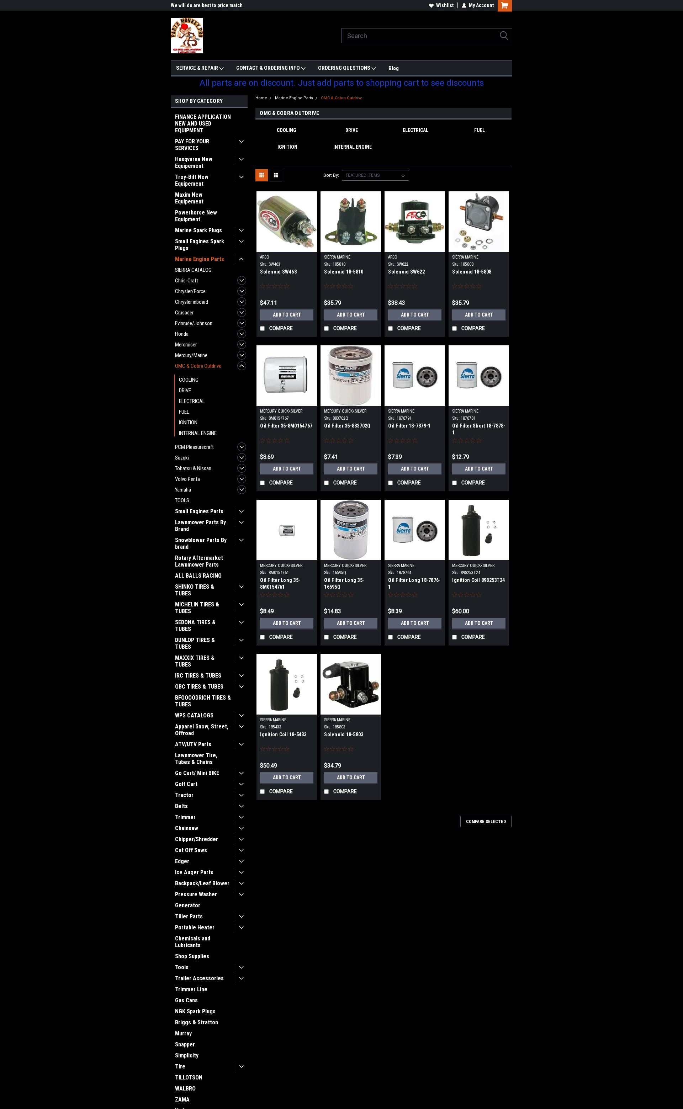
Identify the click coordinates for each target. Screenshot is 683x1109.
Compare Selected (486, 821)
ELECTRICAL (192, 401)
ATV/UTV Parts (193, 744)
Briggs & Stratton (196, 1022)
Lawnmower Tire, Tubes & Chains (196, 758)
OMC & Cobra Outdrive (198, 366)
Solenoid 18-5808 (471, 272)
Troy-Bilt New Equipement (191, 180)
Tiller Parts (189, 916)
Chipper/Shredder (196, 839)
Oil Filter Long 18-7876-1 (414, 583)
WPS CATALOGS (194, 715)
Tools (182, 967)
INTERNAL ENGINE (198, 433)
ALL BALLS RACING (198, 575)
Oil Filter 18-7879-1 (409, 426)
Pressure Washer (196, 894)
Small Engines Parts (199, 511)
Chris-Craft (186, 280)
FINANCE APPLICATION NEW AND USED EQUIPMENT (203, 123)
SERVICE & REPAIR (197, 68)
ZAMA (182, 1099)
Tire (180, 1066)
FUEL (184, 412)
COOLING (188, 380)
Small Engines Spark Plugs (199, 244)
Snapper (185, 1044)
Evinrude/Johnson (193, 323)
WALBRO (185, 1088)
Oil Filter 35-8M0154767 (286, 426)
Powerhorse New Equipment (196, 216)
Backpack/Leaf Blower (202, 883)
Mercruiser (186, 344)
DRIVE (185, 390)
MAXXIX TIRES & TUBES (195, 661)
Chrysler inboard (191, 302)
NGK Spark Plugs (195, 1011)
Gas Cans (186, 1000)
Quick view (286, 246)
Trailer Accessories (199, 978)
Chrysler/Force (190, 291)
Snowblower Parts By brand (201, 543)
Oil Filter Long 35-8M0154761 (280, 583)
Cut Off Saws (191, 850)
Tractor (184, 795)
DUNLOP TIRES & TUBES (195, 643)
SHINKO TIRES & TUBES (194, 590)
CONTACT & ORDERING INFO (268, 68)
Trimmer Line (191, 989)
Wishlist (445, 5)
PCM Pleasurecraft (194, 447)
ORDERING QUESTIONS (344, 68)
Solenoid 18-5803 (343, 734)
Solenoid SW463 (278, 272)
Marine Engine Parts (199, 259)
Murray (183, 1033)
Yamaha (183, 490)
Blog (393, 68)
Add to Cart (287, 315)
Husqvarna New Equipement (193, 162)
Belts (181, 806)
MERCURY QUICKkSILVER (281, 411)
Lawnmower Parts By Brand (200, 525)
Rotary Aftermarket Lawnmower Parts (199, 561)
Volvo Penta (187, 479)
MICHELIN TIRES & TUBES (197, 608)
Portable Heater (195, 927)
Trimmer (185, 817)
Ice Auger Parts (194, 872)
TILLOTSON (188, 1077)
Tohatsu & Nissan (193, 468)
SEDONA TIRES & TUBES (195, 625)
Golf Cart (186, 784)
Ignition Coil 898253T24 (478, 580)
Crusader (184, 312)
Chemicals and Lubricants (192, 942)
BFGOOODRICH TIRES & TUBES (203, 701)
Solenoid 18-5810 (343, 272)
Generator (187, 905)
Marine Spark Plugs (198, 230)
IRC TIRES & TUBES (198, 675)
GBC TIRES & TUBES (199, 686)
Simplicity (186, 1055)
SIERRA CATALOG (193, 270)
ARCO (264, 257)
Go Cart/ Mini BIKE (197, 773)
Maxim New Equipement (189, 198)
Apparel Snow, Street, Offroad (201, 730)
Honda (182, 334)
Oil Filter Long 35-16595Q (344, 583)
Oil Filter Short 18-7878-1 (478, 429)
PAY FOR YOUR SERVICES (192, 145)
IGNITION (188, 422)
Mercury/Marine (191, 355)
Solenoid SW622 (406, 272)
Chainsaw (186, 828)
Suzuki (182, 458)
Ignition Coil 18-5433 (283, 734)
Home (261, 98)
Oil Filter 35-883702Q (347, 426)
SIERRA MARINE (337, 257)
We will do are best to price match (207, 5)
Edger (182, 861)
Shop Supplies (192, 956)
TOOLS (182, 500)
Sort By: (331, 175)
